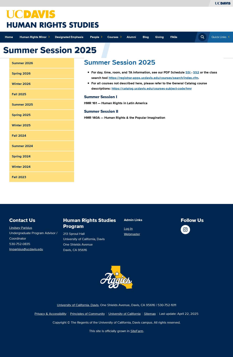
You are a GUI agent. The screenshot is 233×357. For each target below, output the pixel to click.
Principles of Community (87, 313)
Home (9, 37)
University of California (124, 313)
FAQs (173, 37)
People (94, 37)
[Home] (59, 18)
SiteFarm (137, 330)
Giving (159, 37)
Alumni (131, 37)
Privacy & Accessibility (50, 313)
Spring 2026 (21, 73)
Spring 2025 (21, 114)
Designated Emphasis (69, 37)
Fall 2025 (19, 94)
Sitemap (150, 313)
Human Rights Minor (33, 37)
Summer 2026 (22, 63)
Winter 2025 (21, 125)
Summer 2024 (22, 145)
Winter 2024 (21, 166)
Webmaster (132, 234)
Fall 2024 (19, 135)
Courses (112, 37)
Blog (146, 37)
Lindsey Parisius (20, 227)
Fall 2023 (19, 177)
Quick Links (219, 37)
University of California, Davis (77, 304)
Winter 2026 (21, 83)
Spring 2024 (21, 156)
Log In (128, 228)
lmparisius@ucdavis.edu (26, 249)
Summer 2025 (22, 104)
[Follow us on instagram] (185, 229)
